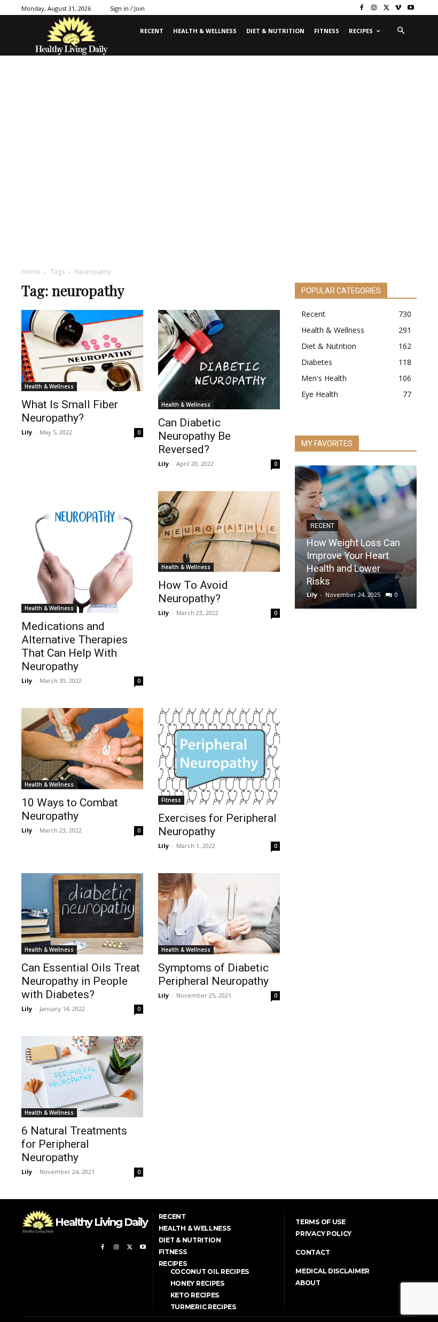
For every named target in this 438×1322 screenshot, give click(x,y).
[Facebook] (362, 8)
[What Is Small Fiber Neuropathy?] (82, 350)
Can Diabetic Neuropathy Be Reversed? (194, 436)
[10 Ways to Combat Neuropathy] (82, 748)
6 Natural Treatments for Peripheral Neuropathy (74, 1144)
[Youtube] (410, 8)
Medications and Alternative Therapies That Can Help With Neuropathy (74, 646)
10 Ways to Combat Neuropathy (69, 809)
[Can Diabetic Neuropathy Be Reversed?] (219, 359)
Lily (26, 432)
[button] (401, 31)
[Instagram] (374, 8)
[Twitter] (386, 8)
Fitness (171, 800)
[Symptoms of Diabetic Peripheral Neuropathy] (219, 913)
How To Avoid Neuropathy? (193, 592)
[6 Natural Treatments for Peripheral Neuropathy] (82, 1076)
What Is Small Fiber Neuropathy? (69, 411)
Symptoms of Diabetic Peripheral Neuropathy (213, 974)
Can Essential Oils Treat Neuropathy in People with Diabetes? (80, 981)
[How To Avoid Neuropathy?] (219, 531)
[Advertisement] (219, 178)
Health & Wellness (49, 386)
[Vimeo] (398, 8)
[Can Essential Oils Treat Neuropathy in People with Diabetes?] (82, 913)
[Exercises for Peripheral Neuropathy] (219, 756)
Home (30, 271)
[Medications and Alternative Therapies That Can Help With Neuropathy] (82, 552)
